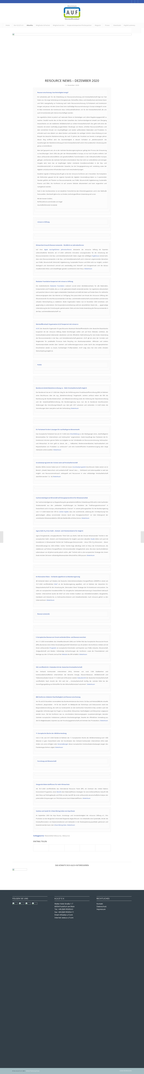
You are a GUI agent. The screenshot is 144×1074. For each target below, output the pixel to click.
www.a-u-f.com (67, 917)
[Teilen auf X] (56, 848)
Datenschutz (102, 906)
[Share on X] (72, 848)
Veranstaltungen (62, 744)
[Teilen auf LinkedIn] (87, 848)
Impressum (101, 909)
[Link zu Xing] (136, 1)
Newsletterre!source (53, 835)
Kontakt (100, 904)
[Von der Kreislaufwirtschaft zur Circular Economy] (142, 537)
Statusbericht (81, 678)
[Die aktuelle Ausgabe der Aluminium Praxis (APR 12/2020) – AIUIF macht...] (1, 537)
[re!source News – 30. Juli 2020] (19, 873)
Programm (53, 648)
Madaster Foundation (57, 286)
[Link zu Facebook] (130, 1)
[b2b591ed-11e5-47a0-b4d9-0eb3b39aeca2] (71, 54)
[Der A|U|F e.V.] (72, 13)
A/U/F (37, 328)
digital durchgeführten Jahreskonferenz (58, 249)
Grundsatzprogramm (79, 467)
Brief (55, 584)
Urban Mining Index (60, 825)
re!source (66, 835)
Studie (93, 539)
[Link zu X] (133, 1)
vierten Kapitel (64, 512)
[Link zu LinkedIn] (139, 1)
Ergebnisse (95, 256)
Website (64, 654)
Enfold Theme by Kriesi (32, 1071)
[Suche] (136, 30)
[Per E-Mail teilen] (103, 848)
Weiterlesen (88, 269)
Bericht (59, 792)
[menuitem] (7, 25)
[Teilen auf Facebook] (41, 848)
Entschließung (74, 434)
